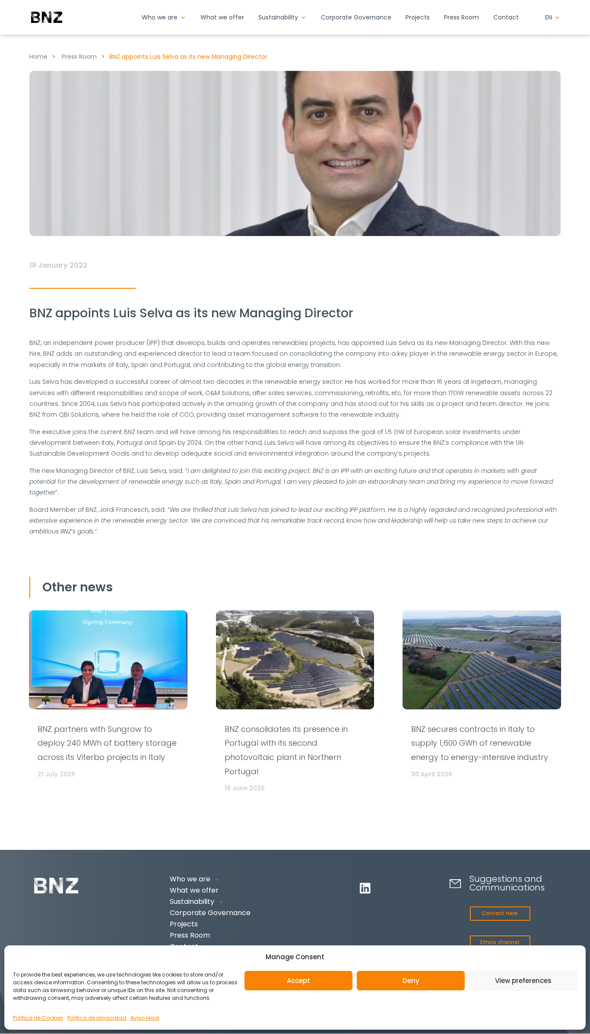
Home (38, 56)
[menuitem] (553, 24)
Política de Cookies (38, 1017)
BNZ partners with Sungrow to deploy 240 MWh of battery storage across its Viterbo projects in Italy (107, 743)
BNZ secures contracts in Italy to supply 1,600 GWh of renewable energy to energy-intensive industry (479, 743)
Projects (418, 18)
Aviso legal (144, 1017)
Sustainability (278, 18)
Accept (298, 980)
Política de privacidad (96, 1017)
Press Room (461, 18)
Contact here (500, 913)
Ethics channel (499, 942)
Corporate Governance (356, 18)
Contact (506, 18)
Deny (411, 980)
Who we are (160, 18)
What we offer (222, 18)
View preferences (523, 980)
